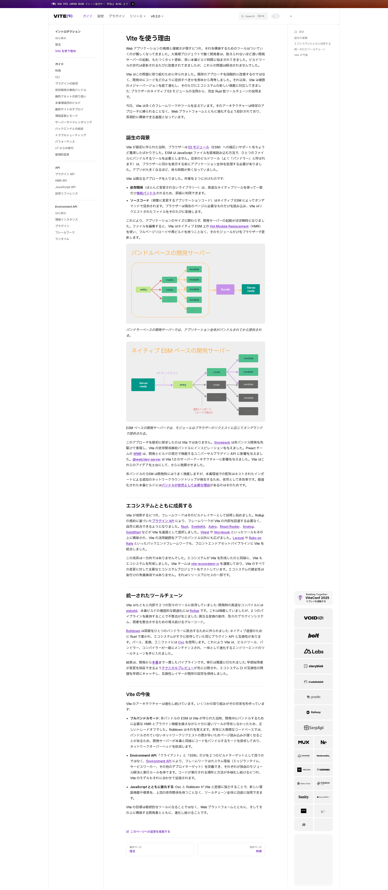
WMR (137, 454)
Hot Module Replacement (229, 226)
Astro (212, 527)
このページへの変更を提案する (150, 831)
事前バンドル (146, 193)
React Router (229, 527)
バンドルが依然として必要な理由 (186, 485)
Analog (248, 527)
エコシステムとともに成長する (312, 43)
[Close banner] (382, 4)
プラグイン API (163, 521)
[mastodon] (309, 16)
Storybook (222, 532)
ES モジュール (198, 147)
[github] (330, 16)
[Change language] (289, 16)
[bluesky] (301, 16)
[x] (316, 16)
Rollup (194, 611)
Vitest (204, 532)
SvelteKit (198, 527)
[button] (76, 31)
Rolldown (133, 631)
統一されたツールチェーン (310, 49)
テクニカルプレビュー (178, 668)
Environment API (158, 761)
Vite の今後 (301, 55)
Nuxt (184, 527)
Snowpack (222, 442)
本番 (155, 662)
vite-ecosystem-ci (205, 564)
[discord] (323, 16)
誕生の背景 (300, 38)
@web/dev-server (147, 459)
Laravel (238, 538)
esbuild (131, 611)
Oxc (181, 642)
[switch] (275, 16)
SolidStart (133, 532)
